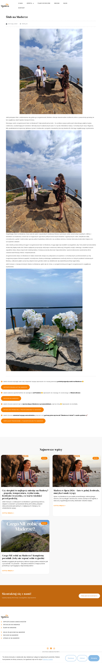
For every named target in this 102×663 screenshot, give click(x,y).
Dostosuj (71, 658)
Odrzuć (82, 658)
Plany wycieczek (44, 3)
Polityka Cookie (48, 659)
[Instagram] (48, 648)
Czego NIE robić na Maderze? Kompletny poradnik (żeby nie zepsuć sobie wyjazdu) (23, 557)
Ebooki (57, 3)
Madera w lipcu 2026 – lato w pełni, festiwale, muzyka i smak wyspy (77, 492)
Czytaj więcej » (8, 513)
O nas (20, 3)
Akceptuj (94, 658)
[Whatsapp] (54, 648)
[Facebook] (51, 648)
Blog (65, 3)
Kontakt (21, 8)
